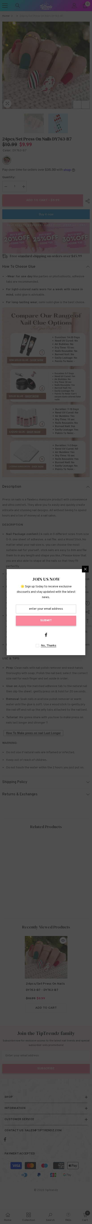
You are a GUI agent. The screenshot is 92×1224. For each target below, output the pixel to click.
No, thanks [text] (48, 646)
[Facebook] (46, 635)
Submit (46, 620)
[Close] (85, 569)
